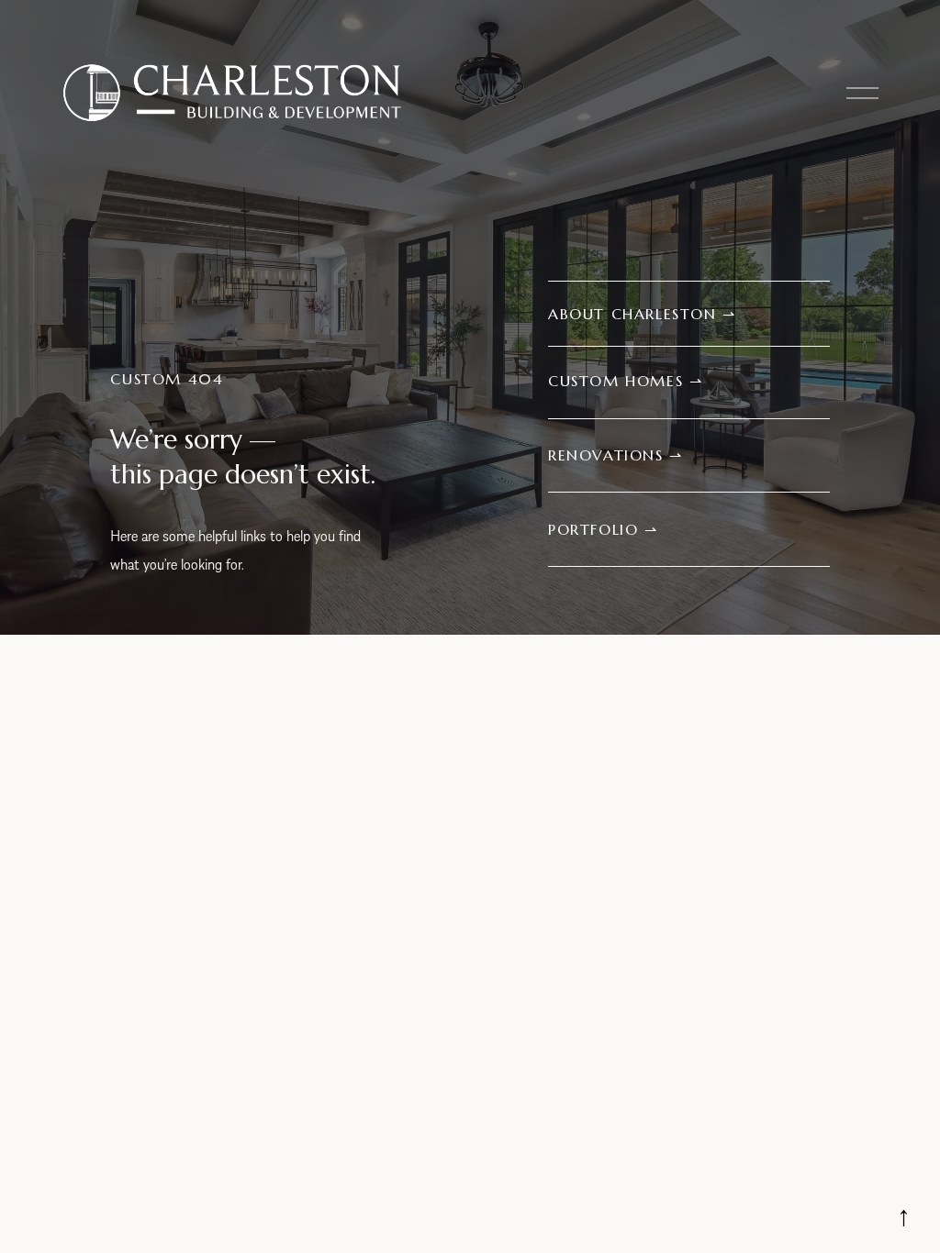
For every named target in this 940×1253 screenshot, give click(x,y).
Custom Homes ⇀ (625, 380)
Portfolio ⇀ (603, 529)
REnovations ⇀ (615, 455)
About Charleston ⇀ (642, 314)
